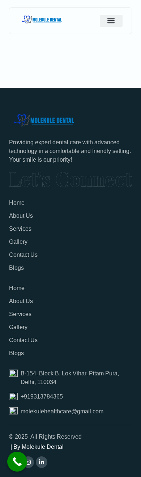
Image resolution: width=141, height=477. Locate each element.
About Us (21, 216)
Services (20, 229)
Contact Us (23, 255)
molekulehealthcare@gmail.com (62, 411)
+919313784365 (42, 396)
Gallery (18, 242)
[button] (111, 21)
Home (17, 203)
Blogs (16, 268)
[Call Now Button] (17, 462)
